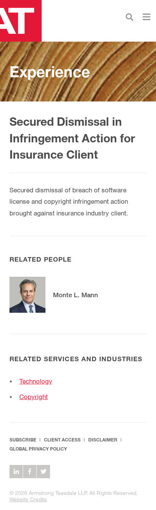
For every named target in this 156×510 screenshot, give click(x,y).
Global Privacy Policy (38, 449)
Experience (49, 71)
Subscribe (22, 440)
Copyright (33, 397)
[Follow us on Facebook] (29, 471)
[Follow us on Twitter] (43, 471)
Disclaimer (102, 440)
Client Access (62, 440)
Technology (35, 381)
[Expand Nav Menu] (146, 16)
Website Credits (28, 499)
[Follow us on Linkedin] (16, 471)
